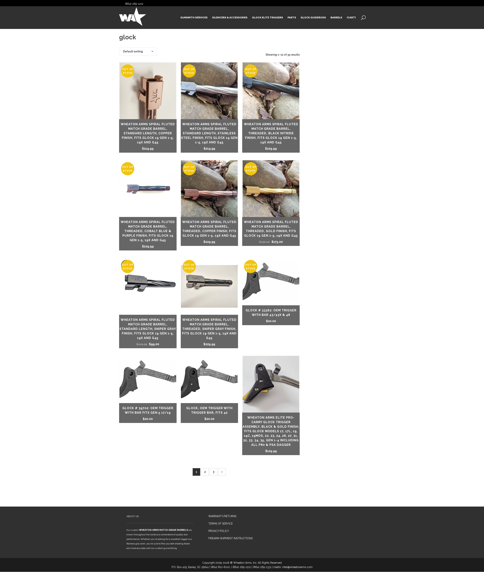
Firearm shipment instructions (230, 538)
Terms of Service (220, 523)
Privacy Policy (218, 530)
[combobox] (138, 51)
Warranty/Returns (222, 516)
